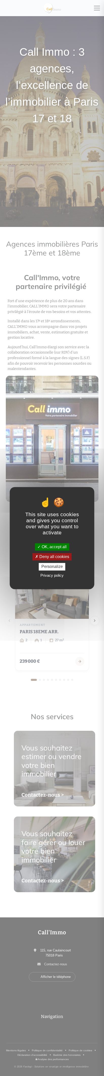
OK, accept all (54, 547)
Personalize (52, 567)
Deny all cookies (53, 557)
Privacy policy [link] (52, 575)
